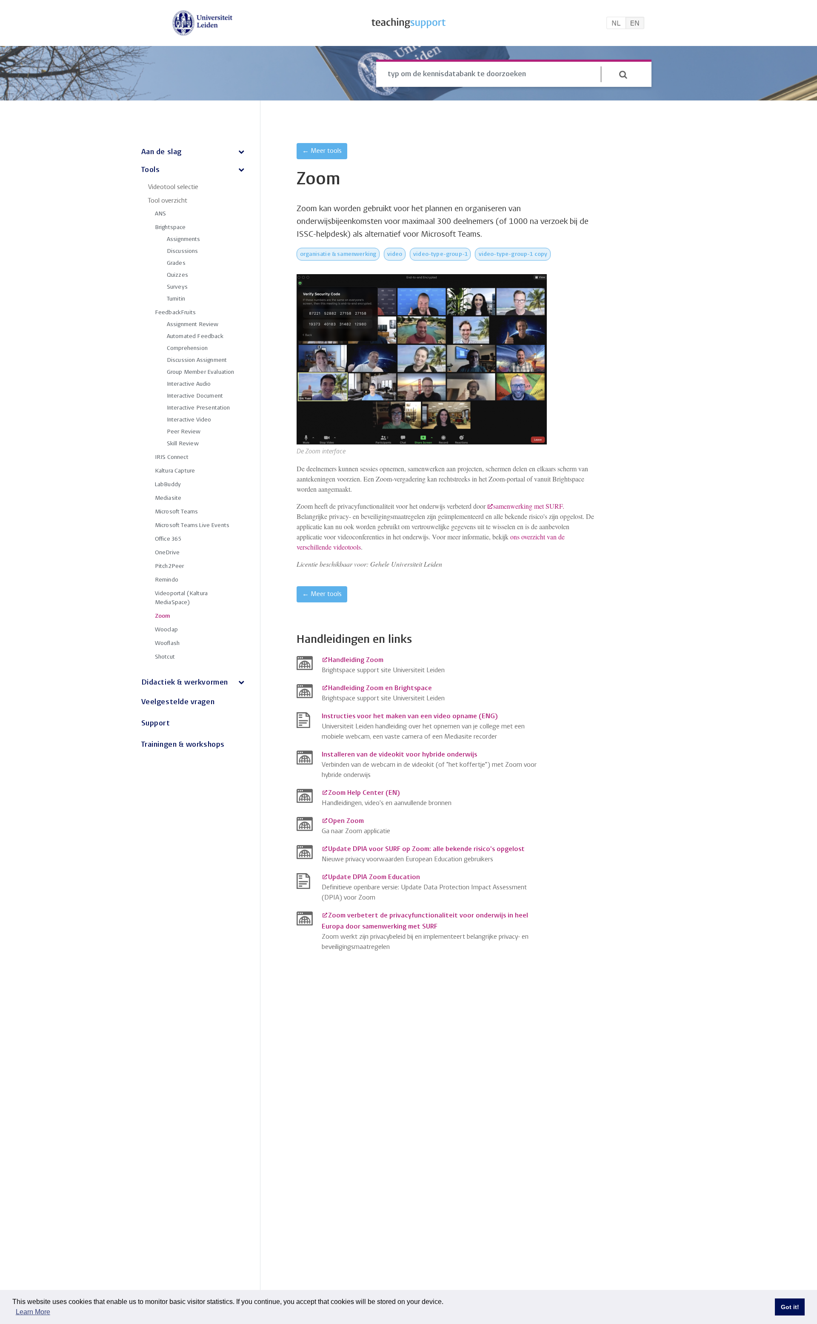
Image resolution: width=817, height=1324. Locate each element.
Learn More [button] (33, 1311)
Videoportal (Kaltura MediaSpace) (181, 598)
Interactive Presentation (198, 408)
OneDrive (167, 553)
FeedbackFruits (175, 313)
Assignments (183, 239)
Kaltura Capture (175, 471)
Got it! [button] (790, 1307)
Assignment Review (193, 324)
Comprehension (187, 348)
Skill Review (183, 444)
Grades (176, 263)
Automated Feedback (195, 336)
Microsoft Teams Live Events (192, 525)
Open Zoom (345, 821)
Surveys (177, 287)
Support (155, 723)
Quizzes (177, 275)
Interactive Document (195, 396)
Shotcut (165, 657)
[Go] (623, 74)
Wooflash (167, 643)
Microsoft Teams (176, 512)
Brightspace (170, 227)
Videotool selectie (173, 187)
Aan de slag (161, 152)
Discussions (182, 251)
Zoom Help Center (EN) (363, 793)
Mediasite (168, 498)
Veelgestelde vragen (177, 702)
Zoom (162, 616)
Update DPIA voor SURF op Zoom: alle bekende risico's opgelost (426, 849)
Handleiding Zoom (355, 660)
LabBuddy (168, 484)
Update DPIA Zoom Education (374, 877)
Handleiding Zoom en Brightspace (379, 688)
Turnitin (176, 299)
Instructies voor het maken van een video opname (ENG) (409, 716)
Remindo (166, 580)
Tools (150, 170)
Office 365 (168, 539)
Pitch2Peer (169, 566)
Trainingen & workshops (183, 745)
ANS (160, 214)
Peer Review (184, 432)
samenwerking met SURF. (528, 506)
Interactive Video (189, 420)
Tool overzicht (167, 201)
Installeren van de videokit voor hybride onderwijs (399, 754)
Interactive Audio (189, 384)
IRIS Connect (172, 457)
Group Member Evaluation (200, 372)
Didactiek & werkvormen (184, 683)
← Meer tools (322, 151)
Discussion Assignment (197, 360)
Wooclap (166, 630)
